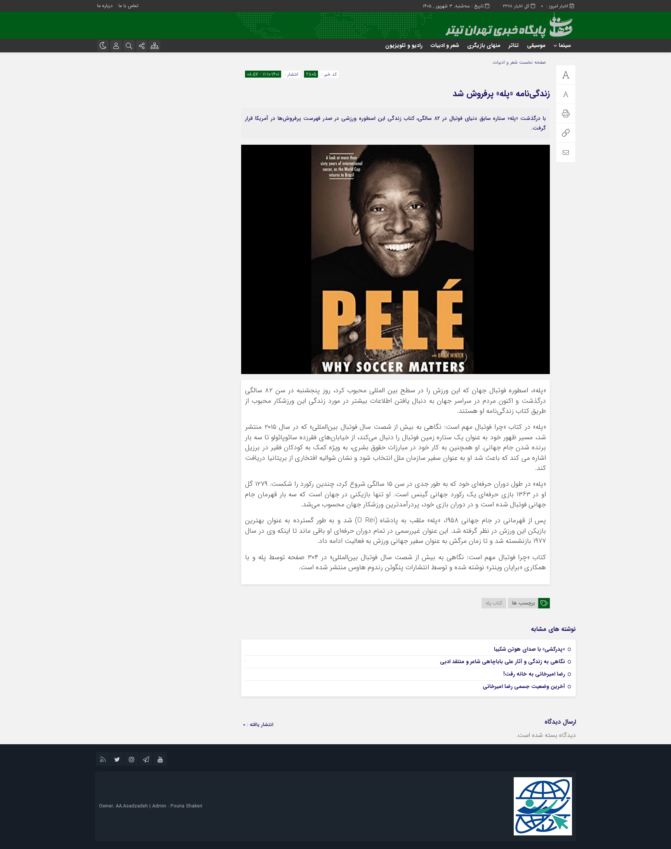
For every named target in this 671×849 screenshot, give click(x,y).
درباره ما (105, 5)
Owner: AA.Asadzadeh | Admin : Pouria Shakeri (150, 806)
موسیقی (536, 45)
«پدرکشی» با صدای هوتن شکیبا (529, 649)
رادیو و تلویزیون (403, 45)
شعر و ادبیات (445, 45)
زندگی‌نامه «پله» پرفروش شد (501, 93)
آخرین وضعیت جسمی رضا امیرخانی (524, 686)
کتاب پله (493, 603)
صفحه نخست (532, 62)
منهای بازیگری (484, 45)
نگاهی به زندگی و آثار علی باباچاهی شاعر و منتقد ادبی (502, 661)
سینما (565, 45)
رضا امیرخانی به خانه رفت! (534, 674)
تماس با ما (128, 5)
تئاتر (514, 45)
